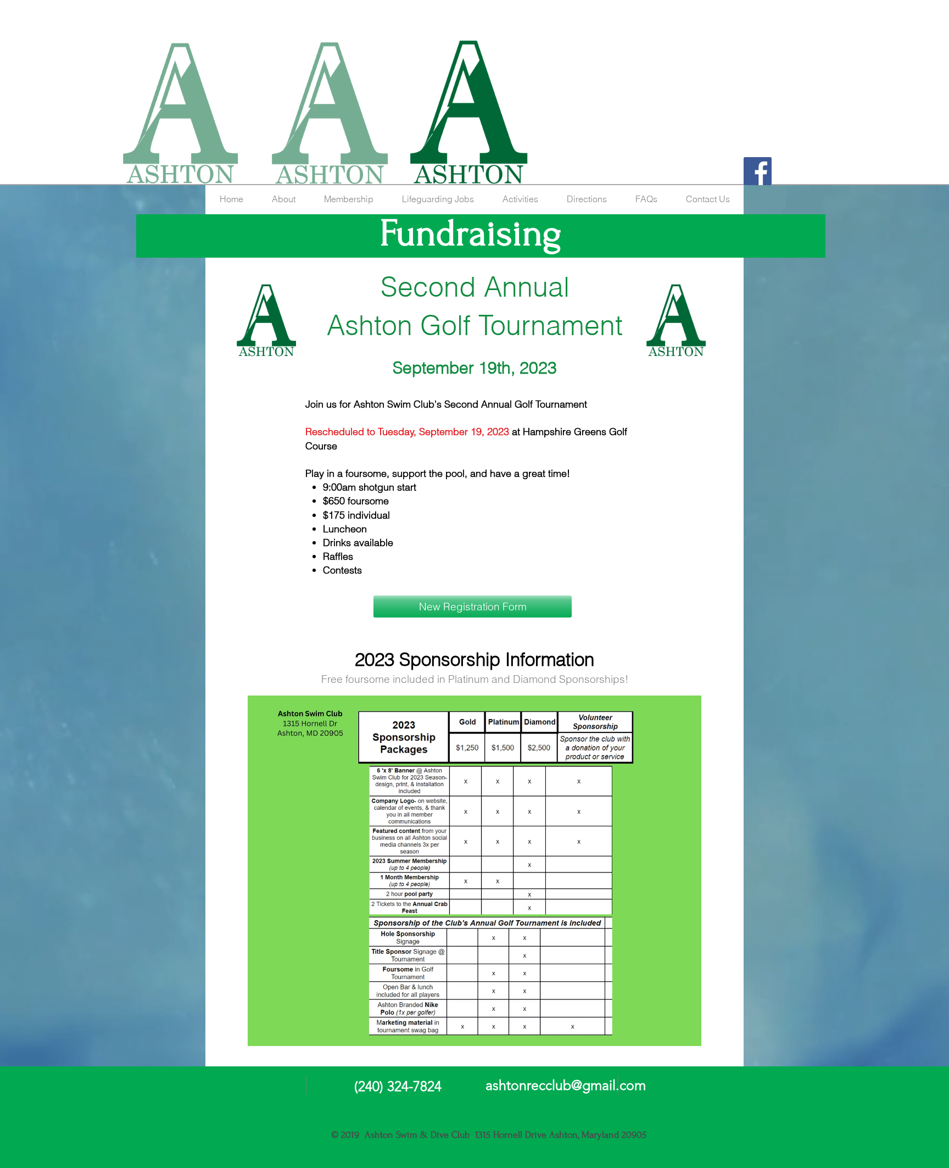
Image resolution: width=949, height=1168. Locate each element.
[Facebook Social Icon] (758, 171)
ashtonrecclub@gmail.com (565, 1085)
